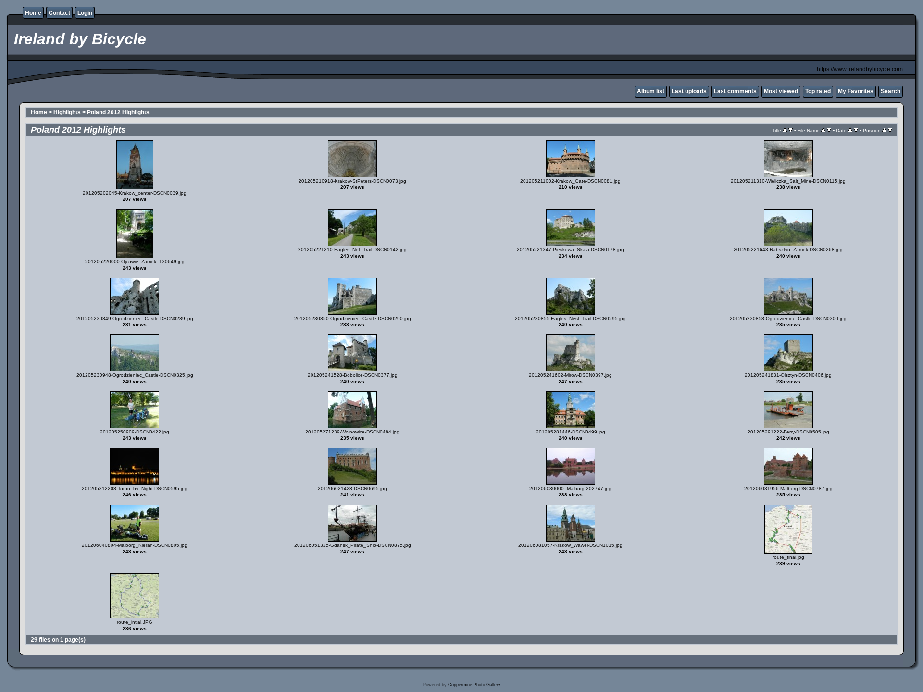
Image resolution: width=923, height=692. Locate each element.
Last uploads (689, 91)
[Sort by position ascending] (884, 130)
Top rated (818, 91)
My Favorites (855, 91)
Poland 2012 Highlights (118, 112)
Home (33, 13)
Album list (650, 91)
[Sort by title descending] (790, 130)
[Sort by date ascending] (850, 130)
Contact (59, 13)
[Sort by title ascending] (785, 130)
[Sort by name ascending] (823, 130)
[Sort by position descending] (890, 130)
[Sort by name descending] (829, 130)
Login (84, 13)
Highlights (67, 112)
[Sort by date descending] (856, 130)
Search (890, 91)
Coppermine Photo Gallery (474, 684)
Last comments (735, 91)
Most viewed (781, 91)
